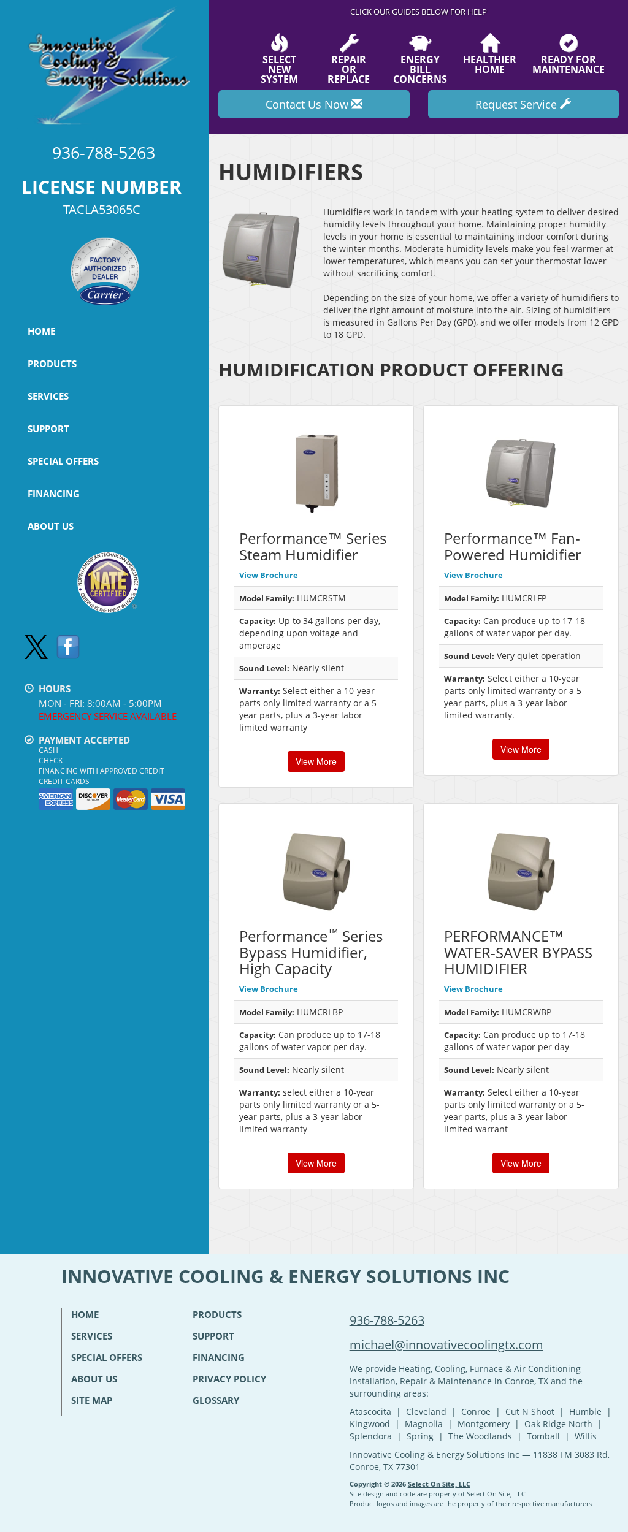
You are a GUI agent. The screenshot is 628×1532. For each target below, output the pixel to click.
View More (316, 761)
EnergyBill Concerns (420, 68)
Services (48, 396)
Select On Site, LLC (439, 1483)
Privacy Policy (229, 1379)
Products (52, 363)
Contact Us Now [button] (308, 104)
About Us (51, 526)
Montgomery (484, 1424)
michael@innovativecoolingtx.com (446, 1344)
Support (48, 428)
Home (41, 331)
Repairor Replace (348, 68)
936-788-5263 (387, 1320)
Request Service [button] (517, 104)
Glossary (216, 1400)
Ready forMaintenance (568, 63)
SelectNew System (279, 68)
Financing (54, 493)
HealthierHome (489, 63)
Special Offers (63, 461)
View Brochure (268, 575)
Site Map (91, 1400)
